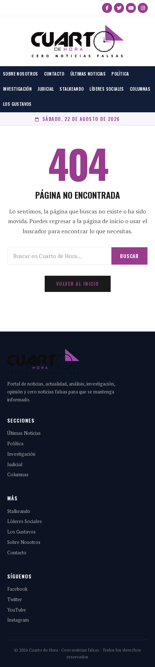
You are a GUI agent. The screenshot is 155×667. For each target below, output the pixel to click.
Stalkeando (71, 89)
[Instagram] (143, 8)
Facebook (17, 589)
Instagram (18, 620)
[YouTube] (131, 8)
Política (120, 74)
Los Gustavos (17, 104)
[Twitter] (119, 8)
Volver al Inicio (77, 283)
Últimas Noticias (88, 74)
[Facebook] (107, 8)
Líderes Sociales (106, 89)
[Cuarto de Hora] (77, 41)
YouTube (16, 610)
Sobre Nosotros (20, 74)
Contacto (54, 74)
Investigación (17, 89)
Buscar (129, 256)
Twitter (14, 599)
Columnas (140, 89)
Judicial (45, 89)
